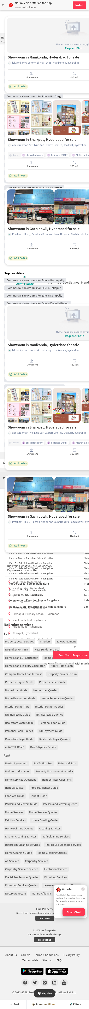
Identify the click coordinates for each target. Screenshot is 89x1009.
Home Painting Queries (19, 828)
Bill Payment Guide (50, 731)
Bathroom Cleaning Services (22, 845)
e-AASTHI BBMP (14, 747)
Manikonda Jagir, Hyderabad (29, 620)
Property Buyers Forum (62, 674)
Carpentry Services (36, 861)
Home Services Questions (20, 779)
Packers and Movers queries (60, 804)
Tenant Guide (38, 796)
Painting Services (15, 820)
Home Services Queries (43, 812)
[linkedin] (54, 982)
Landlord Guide (14, 796)
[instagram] (44, 982)
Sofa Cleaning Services (56, 836)
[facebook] (25, 982)
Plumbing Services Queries (21, 885)
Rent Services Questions (57, 779)
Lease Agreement (54, 885)
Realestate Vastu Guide (19, 723)
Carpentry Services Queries (21, 869)
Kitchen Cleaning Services (20, 836)
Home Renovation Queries (57, 698)
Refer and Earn (67, 763)
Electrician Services (55, 869)
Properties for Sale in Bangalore (29, 583)
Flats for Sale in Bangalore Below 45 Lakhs (31, 552)
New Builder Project (47, 649)
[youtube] (64, 982)
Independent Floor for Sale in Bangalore (34, 600)
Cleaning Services (49, 828)
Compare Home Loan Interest (23, 674)
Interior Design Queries (49, 706)
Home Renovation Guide (20, 698)
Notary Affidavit (41, 893)
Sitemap (47, 960)
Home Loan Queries (45, 690)
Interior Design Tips (17, 706)
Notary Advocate (15, 893)
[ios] (57, 971)
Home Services (14, 812)
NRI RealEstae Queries (49, 714)
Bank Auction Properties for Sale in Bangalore (37, 606)
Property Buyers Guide (19, 682)
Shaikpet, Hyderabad (25, 633)
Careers (25, 955)
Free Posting (44, 939)
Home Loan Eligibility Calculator (25, 666)
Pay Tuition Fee (43, 763)
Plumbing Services (55, 877)
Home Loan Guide (16, 690)
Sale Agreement (66, 641)
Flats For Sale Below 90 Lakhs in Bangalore (31, 578)
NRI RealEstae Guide (17, 714)
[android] (32, 971)
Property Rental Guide (44, 787)
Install (79, 5)
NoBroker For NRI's (17, 649)
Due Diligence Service (43, 747)
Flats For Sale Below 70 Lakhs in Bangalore (31, 568)
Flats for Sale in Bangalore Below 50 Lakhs (31, 557)
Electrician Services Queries (21, 877)
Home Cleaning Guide (18, 853)
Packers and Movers (17, 771)
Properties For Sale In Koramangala (27, 590)
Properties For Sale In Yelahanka (26, 595)
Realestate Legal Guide (19, 739)
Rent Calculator (14, 787)
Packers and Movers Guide (21, 804)
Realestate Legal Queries (54, 739)
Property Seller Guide (52, 682)
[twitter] (35, 982)
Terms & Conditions (46, 955)
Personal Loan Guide (52, 723)
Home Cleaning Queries (52, 853)
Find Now (45, 918)
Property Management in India (54, 771)
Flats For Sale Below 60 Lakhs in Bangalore (31, 563)
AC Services (12, 861)
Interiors (45, 641)
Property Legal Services (19, 641)
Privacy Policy (71, 955)
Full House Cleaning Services (63, 845)
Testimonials (30, 960)
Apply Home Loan (62, 666)
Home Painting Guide (45, 820)
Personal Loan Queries (19, 731)
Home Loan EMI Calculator (21, 658)
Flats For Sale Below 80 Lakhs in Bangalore (31, 573)
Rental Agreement (16, 763)
